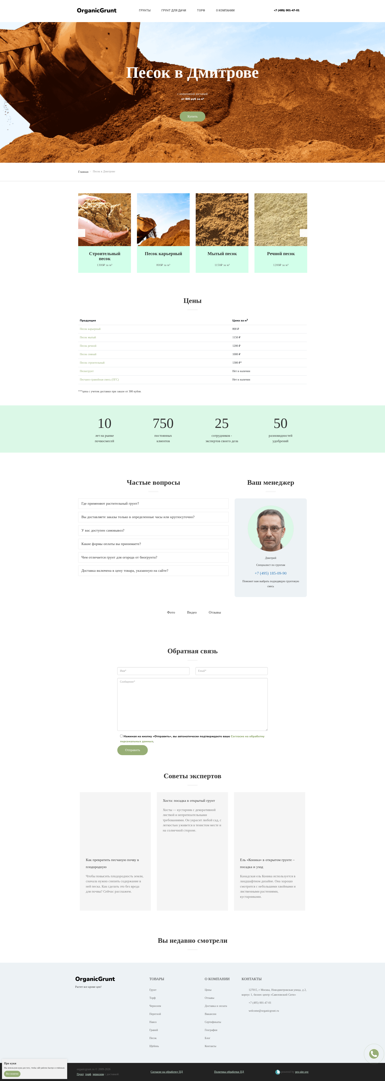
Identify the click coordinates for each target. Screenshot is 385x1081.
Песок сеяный (88, 354)
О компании (225, 10)
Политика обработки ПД (229, 1071)
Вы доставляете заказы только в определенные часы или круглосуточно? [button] (138, 517)
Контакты (210, 1046)
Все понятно (12, 1073)
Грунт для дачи (173, 10)
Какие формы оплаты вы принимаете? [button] (111, 544)
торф (88, 1074)
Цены (208, 989)
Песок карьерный (104, 253)
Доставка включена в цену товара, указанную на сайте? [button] (124, 571)
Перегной (155, 1014)
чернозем (98, 1074)
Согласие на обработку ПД (167, 1071)
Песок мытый (88, 337)
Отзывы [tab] (215, 612)
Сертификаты (213, 1022)
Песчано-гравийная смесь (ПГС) (99, 379)
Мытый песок (163, 253)
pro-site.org (301, 1071)
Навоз (153, 1022)
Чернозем (155, 1005)
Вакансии (210, 1014)
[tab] (153, 504)
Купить (192, 116)
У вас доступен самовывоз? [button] (102, 530)
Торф (201, 10)
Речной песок (222, 253)
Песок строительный (92, 362)
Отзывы (209, 997)
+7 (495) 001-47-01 (286, 10)
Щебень (154, 1046)
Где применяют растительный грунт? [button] (110, 503)
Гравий (153, 1030)
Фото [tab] (171, 612)
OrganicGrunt (97, 10)
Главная (83, 171)
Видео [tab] (192, 612)
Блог (207, 1038)
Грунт (152, 989)
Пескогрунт (87, 371)
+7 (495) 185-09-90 (271, 573)
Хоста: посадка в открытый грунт (189, 801)
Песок (153, 1038)
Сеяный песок (281, 253)
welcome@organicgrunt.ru (264, 1010)
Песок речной (88, 345)
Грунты (145, 10)
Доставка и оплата (216, 1005)
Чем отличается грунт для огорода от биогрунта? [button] (119, 557)
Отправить (132, 750)
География (211, 1030)
